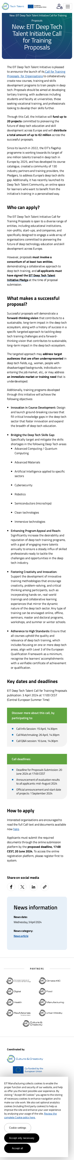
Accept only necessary (21, 1138)
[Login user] (59, 6)
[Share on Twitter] (22, 887)
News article (21, 936)
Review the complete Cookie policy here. (30, 1115)
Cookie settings (17, 1127)
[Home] (13, 6)
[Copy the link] (45, 887)
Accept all (17, 1148)
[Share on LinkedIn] (33, 887)
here (16, 829)
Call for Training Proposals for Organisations (36, 73)
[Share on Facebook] (11, 887)
